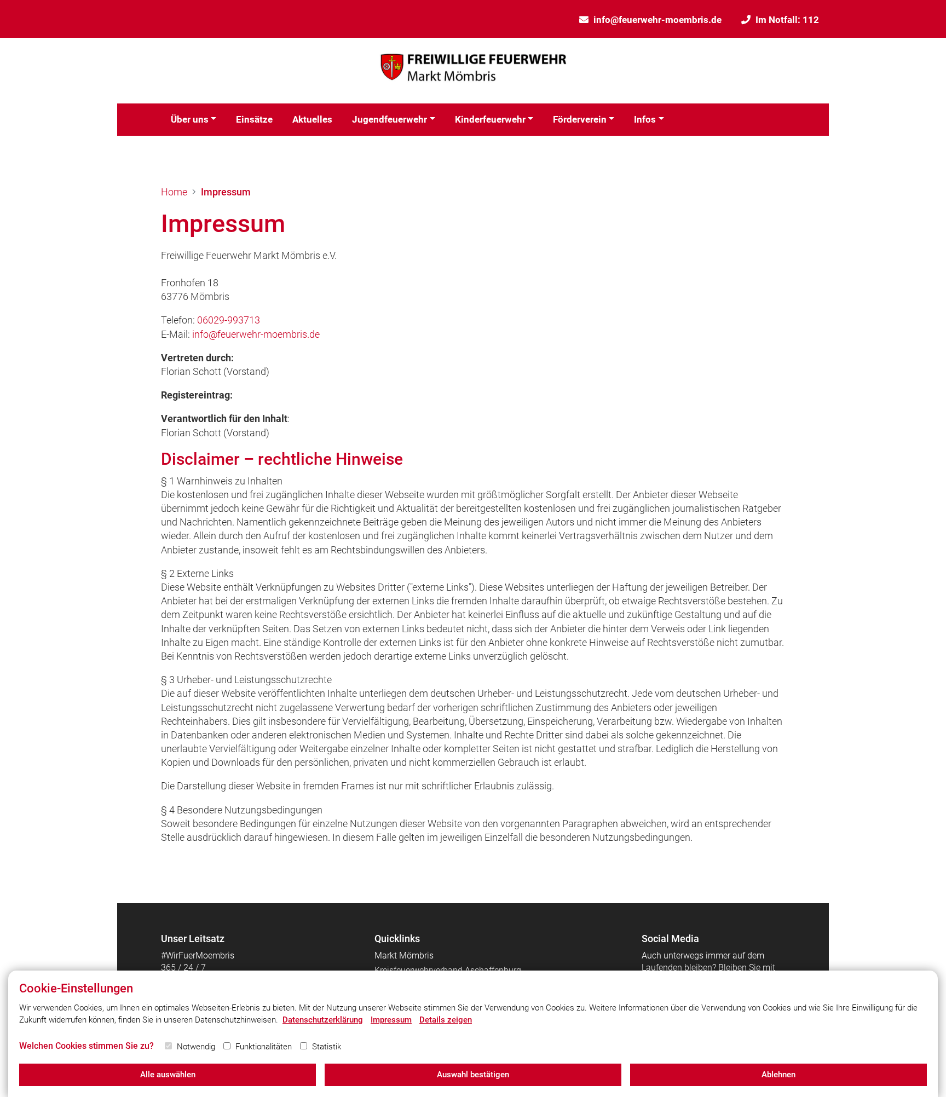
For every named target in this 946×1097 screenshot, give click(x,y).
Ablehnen (778, 1074)
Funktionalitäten (263, 1047)
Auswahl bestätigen (473, 1074)
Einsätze (254, 119)
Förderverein (580, 119)
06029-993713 (228, 320)
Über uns (190, 119)
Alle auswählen (167, 1074)
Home (174, 192)
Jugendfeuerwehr (389, 119)
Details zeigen (445, 1020)
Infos (645, 119)
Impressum (226, 192)
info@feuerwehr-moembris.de (657, 19)
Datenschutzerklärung (322, 1020)
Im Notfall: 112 (787, 19)
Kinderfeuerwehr (490, 119)
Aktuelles (312, 119)
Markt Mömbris (404, 955)
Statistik (326, 1047)
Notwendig (196, 1047)
